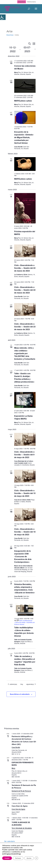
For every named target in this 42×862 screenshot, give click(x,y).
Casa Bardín (16, 747)
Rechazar (18, 858)
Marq (13, 768)
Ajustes (29, 858)
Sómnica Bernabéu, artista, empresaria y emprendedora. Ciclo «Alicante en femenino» (24, 588)
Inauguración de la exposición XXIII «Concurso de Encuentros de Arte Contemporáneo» (23, 556)
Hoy (21, 684)
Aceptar (7, 858)
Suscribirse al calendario (20, 694)
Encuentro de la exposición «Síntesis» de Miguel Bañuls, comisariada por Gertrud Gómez (24, 137)
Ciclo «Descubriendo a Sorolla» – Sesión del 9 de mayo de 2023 (24, 454)
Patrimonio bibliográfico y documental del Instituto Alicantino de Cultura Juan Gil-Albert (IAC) (24, 740)
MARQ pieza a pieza (23, 100)
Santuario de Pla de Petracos (21, 791)
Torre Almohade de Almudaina (22, 828)
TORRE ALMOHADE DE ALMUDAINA (21, 823)
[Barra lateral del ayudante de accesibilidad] (3, 17)
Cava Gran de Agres (20, 806)
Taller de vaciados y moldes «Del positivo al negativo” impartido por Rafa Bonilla (24, 660)
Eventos (10, 35)
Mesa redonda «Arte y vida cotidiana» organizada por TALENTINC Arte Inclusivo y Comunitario (24, 353)
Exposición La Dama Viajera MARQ (23, 417)
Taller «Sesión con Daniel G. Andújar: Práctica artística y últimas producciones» (24, 377)
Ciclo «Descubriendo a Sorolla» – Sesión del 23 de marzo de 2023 (24, 326)
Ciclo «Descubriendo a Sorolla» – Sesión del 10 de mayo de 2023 (24, 493)
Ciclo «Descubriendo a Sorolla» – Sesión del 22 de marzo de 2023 (24, 268)
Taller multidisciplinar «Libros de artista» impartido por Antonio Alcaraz (24, 631)
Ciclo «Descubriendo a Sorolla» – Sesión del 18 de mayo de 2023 (24, 532)
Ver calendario (9, 841)
